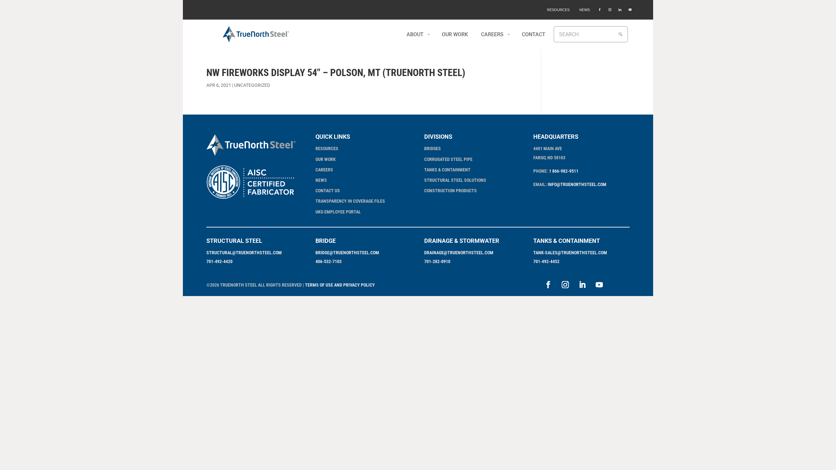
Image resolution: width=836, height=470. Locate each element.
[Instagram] (610, 10)
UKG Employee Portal (338, 211)
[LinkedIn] (620, 10)
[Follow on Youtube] (599, 284)
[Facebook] (600, 10)
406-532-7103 (328, 261)
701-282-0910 (437, 261)
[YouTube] (630, 10)
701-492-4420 (219, 261)
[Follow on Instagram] (565, 284)
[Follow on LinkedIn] (582, 284)
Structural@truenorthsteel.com (244, 252)
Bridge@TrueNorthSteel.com (347, 252)
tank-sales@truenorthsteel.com (570, 252)
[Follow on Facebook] (548, 284)
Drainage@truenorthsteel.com (458, 252)
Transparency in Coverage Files (350, 201)
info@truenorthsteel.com (577, 184)
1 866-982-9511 (563, 171)
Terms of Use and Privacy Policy (340, 285)
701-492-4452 (546, 261)
